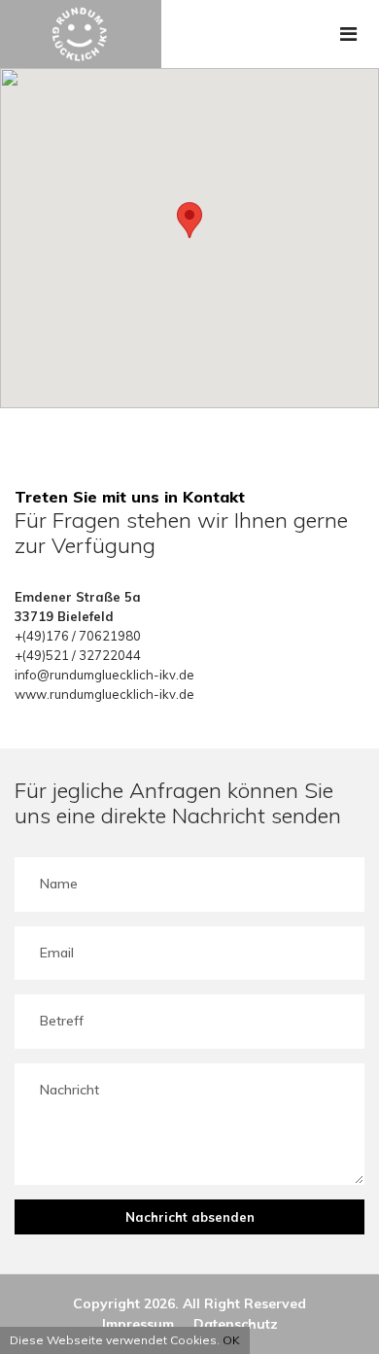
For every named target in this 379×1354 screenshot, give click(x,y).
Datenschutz (235, 1324)
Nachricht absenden (190, 1217)
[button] (189, 220)
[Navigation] (348, 34)
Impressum (138, 1324)
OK (231, 1340)
